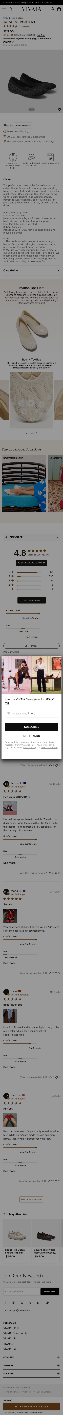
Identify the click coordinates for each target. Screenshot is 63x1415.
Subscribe (31, 726)
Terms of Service (49, 747)
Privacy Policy (29, 747)
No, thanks (31, 736)
